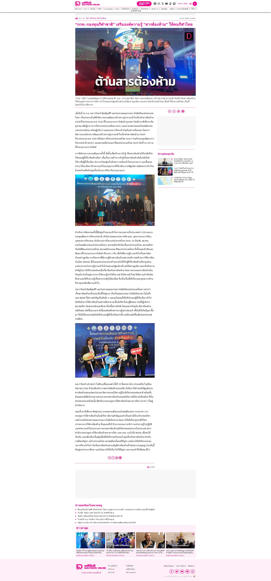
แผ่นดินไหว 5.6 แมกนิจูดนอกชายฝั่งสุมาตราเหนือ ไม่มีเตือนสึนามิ (184, 180)
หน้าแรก (78, 9)
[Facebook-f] (171, 571)
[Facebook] (113, 457)
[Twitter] (116, 457)
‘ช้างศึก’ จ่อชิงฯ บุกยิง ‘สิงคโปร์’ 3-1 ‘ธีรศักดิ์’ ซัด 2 (96, 513)
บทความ (154, 9)
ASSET (135, 9)
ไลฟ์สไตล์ (125, 9)
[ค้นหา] (195, 4)
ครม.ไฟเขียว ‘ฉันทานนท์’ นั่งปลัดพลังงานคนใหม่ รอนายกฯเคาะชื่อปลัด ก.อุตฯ (183, 161)
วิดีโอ (193, 9)
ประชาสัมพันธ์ (182, 9)
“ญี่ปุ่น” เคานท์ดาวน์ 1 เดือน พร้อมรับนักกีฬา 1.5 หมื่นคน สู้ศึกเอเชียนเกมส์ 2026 (107, 523)
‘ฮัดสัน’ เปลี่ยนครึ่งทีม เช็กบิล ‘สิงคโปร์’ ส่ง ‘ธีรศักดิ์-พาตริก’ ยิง (100, 516)
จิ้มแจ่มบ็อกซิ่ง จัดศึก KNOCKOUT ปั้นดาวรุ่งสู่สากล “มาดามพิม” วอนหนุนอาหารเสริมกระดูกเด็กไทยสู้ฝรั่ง (116, 509)
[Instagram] (193, 571)
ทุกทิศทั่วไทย (136, 11)
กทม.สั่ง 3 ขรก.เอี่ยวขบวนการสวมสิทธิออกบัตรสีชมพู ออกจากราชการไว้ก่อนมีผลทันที (150, 553)
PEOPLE (145, 9)
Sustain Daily (167, 9)
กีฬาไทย (93, 18)
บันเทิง (92, 9)
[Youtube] (182, 571)
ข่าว (86, 9)
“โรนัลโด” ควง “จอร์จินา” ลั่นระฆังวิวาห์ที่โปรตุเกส (96, 519)
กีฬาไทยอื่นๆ (101, 18)
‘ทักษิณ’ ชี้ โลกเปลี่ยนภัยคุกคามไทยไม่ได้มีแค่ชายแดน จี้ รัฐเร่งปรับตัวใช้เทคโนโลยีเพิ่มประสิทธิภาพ (90, 553)
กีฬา (100, 9)
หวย (117, 9)
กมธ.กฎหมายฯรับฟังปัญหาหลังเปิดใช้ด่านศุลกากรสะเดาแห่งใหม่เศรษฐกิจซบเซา (180, 553)
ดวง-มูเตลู (108, 9)
